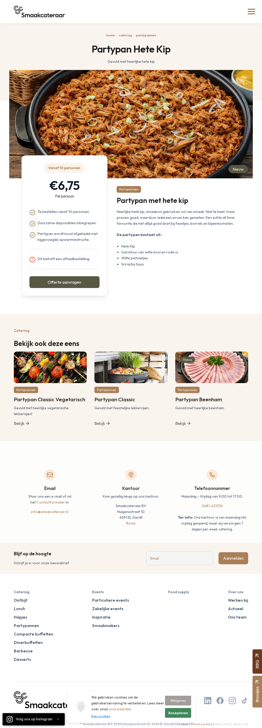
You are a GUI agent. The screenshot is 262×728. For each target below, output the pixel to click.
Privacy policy (201, 724)
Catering (125, 35)
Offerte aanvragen (64, 282)
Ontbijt (21, 600)
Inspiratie (101, 617)
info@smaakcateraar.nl (50, 511)
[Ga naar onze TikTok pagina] (244, 701)
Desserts (22, 659)
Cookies (182, 724)
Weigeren (178, 701)
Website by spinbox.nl (231, 724)
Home (110, 35)
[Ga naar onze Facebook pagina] (220, 701)
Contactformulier (51, 502)
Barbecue (23, 651)
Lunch (19, 608)
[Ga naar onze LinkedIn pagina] (207, 701)
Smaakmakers (105, 625)
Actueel (235, 608)
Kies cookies (100, 716)
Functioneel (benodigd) (112, 722)
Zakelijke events (107, 608)
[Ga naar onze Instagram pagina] (232, 701)
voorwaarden (120, 709)
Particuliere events (110, 600)
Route (131, 523)
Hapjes (20, 617)
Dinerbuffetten (28, 642)
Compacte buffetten (33, 634)
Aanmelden (233, 558)
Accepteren (178, 713)
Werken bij (238, 600)
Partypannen (146, 35)
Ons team (237, 617)
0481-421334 (212, 506)
